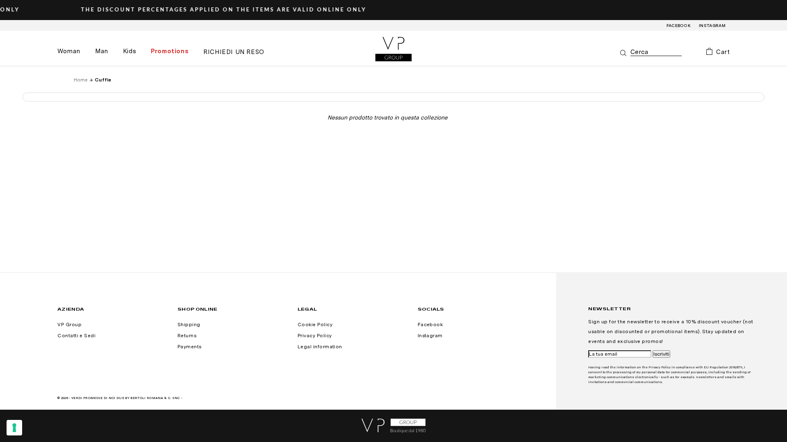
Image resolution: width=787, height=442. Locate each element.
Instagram (712, 25)
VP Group (69, 324)
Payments (189, 347)
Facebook (678, 25)
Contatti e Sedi (76, 335)
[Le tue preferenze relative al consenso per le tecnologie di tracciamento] (14, 427)
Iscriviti (661, 354)
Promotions (170, 51)
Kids (129, 51)
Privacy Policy (315, 335)
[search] (656, 52)
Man (101, 51)
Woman (68, 51)
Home (81, 80)
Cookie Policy (315, 324)
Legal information (320, 347)
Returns (186, 335)
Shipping (188, 324)
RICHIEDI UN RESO (233, 52)
